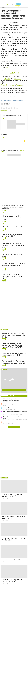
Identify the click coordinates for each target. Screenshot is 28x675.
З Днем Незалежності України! (12, 227)
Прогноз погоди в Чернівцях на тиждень (12, 255)
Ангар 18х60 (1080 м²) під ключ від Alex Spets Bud (14, 539)
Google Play (17, 78)
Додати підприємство (14, 427)
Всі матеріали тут (14, 390)
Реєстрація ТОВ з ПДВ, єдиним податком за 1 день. (12, 581)
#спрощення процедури (18, 100)
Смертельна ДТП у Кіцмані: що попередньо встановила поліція (13, 362)
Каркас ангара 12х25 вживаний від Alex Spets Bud (14, 517)
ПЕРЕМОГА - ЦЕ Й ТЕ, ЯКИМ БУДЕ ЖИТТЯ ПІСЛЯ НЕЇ (13, 496)
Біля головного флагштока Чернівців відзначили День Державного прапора (14, 265)
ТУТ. (6, 67)
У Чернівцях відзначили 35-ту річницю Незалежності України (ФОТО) (12, 218)
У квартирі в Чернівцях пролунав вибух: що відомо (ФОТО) (14, 354)
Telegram (19, 85)
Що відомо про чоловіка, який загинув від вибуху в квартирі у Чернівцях (13, 335)
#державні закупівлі (8, 100)
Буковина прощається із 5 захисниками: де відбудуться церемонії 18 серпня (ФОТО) (12, 345)
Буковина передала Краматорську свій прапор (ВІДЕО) (13, 235)
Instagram (11, 85)
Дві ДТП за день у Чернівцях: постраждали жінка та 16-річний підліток (12, 276)
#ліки (2, 100)
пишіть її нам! (14, 73)
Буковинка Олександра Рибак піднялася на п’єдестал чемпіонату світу (13, 245)
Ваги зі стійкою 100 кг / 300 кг (12, 560)
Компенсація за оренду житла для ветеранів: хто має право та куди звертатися (13, 207)
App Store (7, 78)
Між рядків (8, 379)
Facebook (4, 85)
